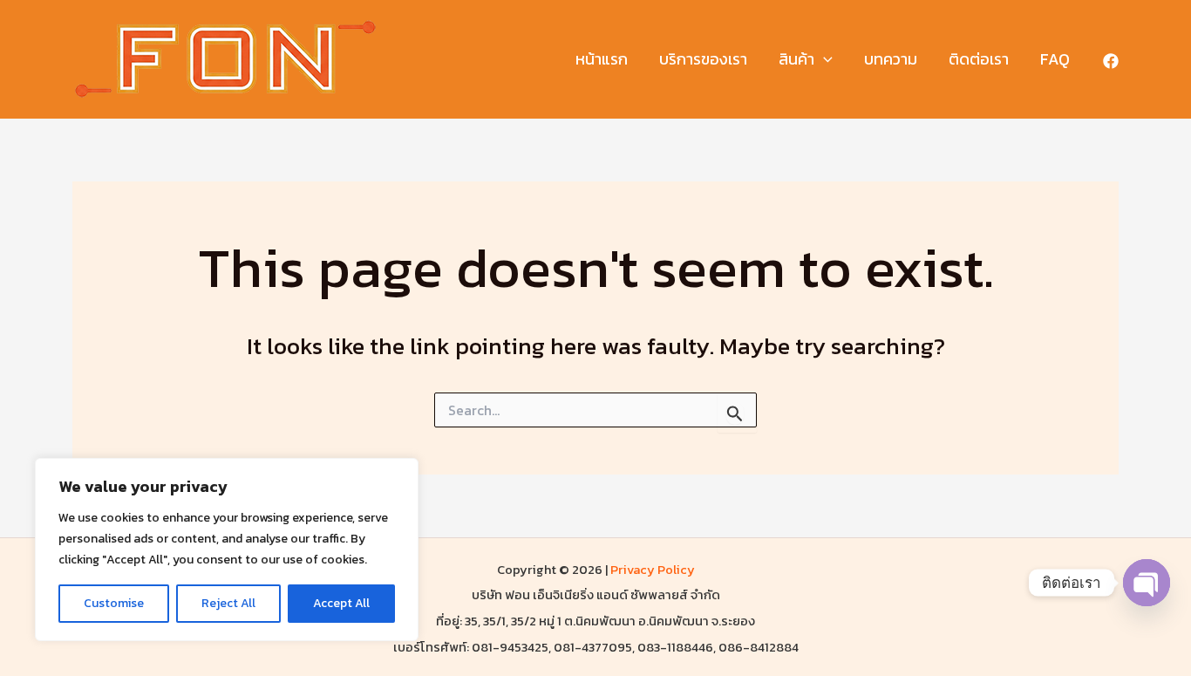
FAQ (1055, 59)
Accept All (341, 603)
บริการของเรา (703, 59)
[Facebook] (1111, 61)
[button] (823, 59)
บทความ (890, 59)
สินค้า (796, 59)
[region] (227, 549)
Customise (114, 603)
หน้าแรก (601, 59)
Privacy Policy (652, 569)
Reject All (228, 603)
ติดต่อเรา (979, 59)
